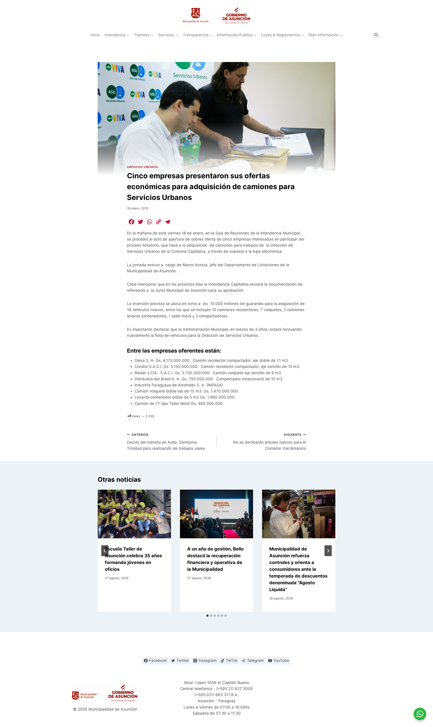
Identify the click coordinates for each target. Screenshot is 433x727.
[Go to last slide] (104, 550)
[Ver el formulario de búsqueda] (376, 35)
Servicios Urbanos (142, 167)
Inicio (95, 35)
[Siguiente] (328, 550)
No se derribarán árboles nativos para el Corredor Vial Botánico (269, 442)
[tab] (207, 616)
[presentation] (134, 514)
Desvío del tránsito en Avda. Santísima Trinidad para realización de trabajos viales (166, 442)
